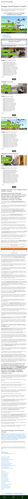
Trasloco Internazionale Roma (22, 433)
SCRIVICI (14, 79)
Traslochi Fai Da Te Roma (11, 435)
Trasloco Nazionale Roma (14, 433)
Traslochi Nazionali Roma (4, 480)
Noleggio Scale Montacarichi (7, 37)
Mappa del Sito (21, 493)
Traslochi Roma (11, 434)
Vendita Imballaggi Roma (19, 435)
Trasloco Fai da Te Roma (4, 477)
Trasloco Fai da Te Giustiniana (5, 456)
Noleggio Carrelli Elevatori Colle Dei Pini (7, 459)
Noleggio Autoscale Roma (22, 436)
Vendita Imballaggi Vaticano (5, 466)
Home (2, 470)
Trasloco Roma (7, 433)
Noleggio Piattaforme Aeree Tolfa (6, 464)
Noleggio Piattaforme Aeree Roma (16, 437)
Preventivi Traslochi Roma (7, 1)
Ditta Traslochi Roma (4, 476)
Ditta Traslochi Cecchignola (5, 460)
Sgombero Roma (15, 436)
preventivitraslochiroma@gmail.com (8, 453)
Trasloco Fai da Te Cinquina (5, 461)
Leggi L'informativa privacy (9, 493)
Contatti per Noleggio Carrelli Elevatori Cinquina (11, 439)
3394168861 (6, 452)
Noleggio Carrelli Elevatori (6, 34)
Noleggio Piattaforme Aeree (7, 36)
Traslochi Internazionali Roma (5, 481)
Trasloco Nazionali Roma (18, 434)
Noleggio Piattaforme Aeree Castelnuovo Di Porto (8, 465)
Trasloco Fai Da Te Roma (5, 434)
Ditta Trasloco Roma (8, 438)
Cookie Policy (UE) (15, 493)
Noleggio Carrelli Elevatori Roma (6, 437)
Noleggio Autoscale (6, 35)
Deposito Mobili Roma (9, 436)
